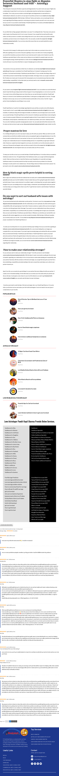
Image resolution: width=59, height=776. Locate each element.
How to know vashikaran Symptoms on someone (32, 337)
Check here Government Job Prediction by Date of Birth (32, 361)
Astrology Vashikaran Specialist (41, 736)
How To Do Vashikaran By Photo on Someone (31, 318)
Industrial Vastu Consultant (11, 765)
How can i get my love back (26, 308)
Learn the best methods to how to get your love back (33, 413)
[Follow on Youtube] (41, 764)
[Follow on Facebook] (32, 764)
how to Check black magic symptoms (28, 327)
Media (4, 755)
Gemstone (6, 762)
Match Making (35, 734)
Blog (4, 757)
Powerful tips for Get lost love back (28, 403)
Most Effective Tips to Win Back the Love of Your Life (32, 300)
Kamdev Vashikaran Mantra (39, 739)
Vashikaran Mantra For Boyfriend (41, 744)
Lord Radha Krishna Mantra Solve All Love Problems (33, 370)
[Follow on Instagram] (35, 764)
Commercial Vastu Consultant (12, 767)
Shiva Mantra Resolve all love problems (29, 379)
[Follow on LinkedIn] (38, 764)
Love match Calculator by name (27, 389)
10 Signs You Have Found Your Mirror (29, 351)
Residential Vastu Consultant (12, 769)
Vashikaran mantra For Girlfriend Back (43, 741)
